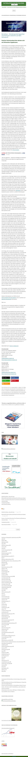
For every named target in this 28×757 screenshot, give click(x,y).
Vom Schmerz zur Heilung (7, 720)
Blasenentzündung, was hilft (7, 556)
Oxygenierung (11, 395)
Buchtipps (3, 563)
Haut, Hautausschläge (6, 585)
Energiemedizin (4, 571)
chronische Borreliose (6, 392)
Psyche (3, 638)
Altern (3, 543)
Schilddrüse (4, 644)
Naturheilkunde (5, 621)
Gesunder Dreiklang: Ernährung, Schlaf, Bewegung (11, 682)
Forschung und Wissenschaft (7, 576)
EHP (20, 392)
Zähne (3, 671)
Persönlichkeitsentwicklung (7, 632)
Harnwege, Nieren (5, 584)
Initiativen (3, 599)
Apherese (17, 390)
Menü (14, 10)
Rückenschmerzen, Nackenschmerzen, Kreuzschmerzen (12, 641)
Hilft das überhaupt (5, 591)
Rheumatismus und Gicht (6, 640)
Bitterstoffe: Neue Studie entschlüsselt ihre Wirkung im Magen (14, 498)
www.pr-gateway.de (14, 346)
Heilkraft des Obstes (5, 587)
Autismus (3, 551)
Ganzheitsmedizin (5, 577)
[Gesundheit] (4, 744)
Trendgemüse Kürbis (6, 502)
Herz (2, 590)
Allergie (3, 540)
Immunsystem (7, 388)
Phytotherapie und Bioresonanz (8, 635)
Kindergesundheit (5, 601)
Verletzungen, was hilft (6, 663)
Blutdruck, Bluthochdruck (6, 559)
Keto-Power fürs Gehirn (6, 504)
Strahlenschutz (4, 655)
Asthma (3, 546)
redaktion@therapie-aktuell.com (9, 372)
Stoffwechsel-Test (5, 654)
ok (14, 4)
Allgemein (3, 542)
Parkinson (3, 630)
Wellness (3, 669)
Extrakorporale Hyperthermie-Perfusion (11, 393)
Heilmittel (3, 588)
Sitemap (14, 756)
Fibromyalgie (22, 393)
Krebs (3, 609)
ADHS (3, 539)
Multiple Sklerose (5, 616)
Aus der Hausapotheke (6, 549)
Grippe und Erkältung (6, 582)
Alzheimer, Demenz (5, 545)
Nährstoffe (4, 618)
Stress (3, 657)
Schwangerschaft (5, 649)
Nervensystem (13, 388)
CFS (24, 390)
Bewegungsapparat (5, 553)
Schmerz (3, 647)
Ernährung (4, 574)
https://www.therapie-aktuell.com (9, 374)
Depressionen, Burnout (6, 567)
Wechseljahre (4, 668)
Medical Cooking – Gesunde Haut (8, 496)
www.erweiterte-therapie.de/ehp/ (9, 297)
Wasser (3, 666)
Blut (2, 557)
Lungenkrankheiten (5, 610)
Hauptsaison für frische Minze (7, 679)
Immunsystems (15, 149)
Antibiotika (13, 390)
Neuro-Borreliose (5, 395)
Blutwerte (3, 562)
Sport (3, 651)
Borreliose (21, 390)
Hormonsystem (5, 596)
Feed (3, 508)
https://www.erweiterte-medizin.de (9, 360)
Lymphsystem (4, 612)
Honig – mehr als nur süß (6, 686)
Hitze (3, 593)
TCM (2, 658)
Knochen (3, 604)
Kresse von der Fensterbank (7, 685)
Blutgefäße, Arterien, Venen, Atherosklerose (10, 560)
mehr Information (21, 3)
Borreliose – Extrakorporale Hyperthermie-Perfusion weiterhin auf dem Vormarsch (13, 35)
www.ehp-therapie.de (6, 299)
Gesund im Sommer (5, 581)
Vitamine (3, 665)
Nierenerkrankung (5, 627)
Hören (3, 595)
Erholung (3, 573)
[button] (6, 378)
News (3, 626)
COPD (3, 565)
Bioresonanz (4, 554)
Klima (3, 602)
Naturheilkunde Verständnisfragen (8, 623)
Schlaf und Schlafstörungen (7, 646)
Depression (18, 190)
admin (20, 387)
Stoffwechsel (4, 652)
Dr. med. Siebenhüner (14, 392)
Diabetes (3, 568)
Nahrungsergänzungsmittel (7, 619)
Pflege (3, 633)
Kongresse (4, 605)
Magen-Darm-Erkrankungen (7, 613)
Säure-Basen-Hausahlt (6, 643)
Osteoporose (4, 629)
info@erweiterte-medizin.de (8, 358)
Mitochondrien (4, 615)
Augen (3, 548)
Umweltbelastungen (5, 661)
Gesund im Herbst (5, 579)
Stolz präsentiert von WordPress (7, 753)
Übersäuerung (4, 660)
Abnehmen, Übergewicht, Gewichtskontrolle (10, 537)
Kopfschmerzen (5, 607)
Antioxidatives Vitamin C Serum (20, 685)
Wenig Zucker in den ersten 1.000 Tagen (9, 689)
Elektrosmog (4, 570)
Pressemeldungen (19, 388)
